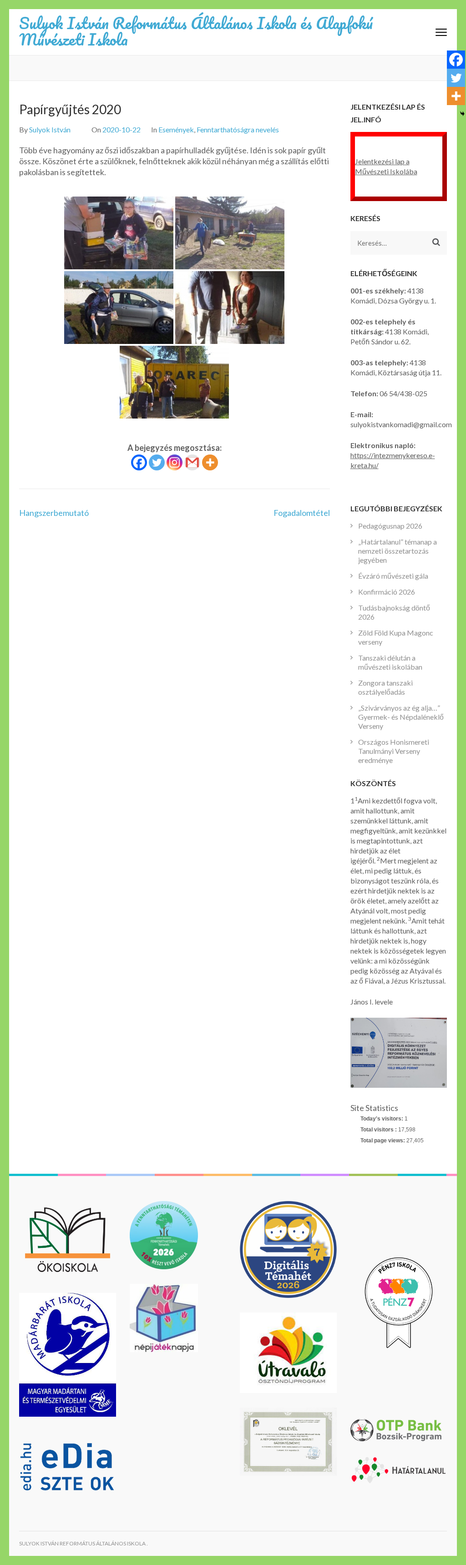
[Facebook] (139, 462)
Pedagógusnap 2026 (390, 525)
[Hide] (462, 113)
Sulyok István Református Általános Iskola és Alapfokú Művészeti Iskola (196, 31)
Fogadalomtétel (302, 513)
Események (176, 129)
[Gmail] (192, 462)
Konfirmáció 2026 (386, 591)
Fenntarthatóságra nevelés (238, 129)
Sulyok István (50, 129)
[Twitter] (157, 462)
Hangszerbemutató (54, 513)
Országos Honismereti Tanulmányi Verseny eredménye (393, 750)
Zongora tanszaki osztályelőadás (385, 687)
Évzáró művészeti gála (393, 575)
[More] (210, 462)
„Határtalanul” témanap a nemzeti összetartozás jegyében (397, 550)
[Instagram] (174, 462)
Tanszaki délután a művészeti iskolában (390, 662)
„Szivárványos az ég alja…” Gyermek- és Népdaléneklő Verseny (401, 716)
